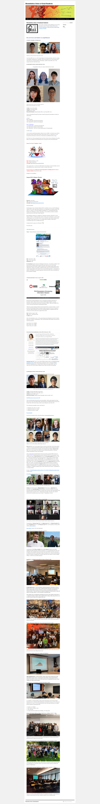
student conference (32, 525)
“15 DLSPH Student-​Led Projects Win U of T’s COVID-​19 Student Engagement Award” (44, 470)
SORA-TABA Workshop (30, 229)
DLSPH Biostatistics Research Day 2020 (33, 397)
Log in (64, 27)
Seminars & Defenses (46, 18)
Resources (67, 18)
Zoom (31, 130)
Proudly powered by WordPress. (68, 801)
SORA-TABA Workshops (61, 18)
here (55, 135)
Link (32, 261)
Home (27, 18)
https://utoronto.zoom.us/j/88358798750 (37, 163)
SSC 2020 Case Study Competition (32, 473)
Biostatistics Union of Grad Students (39, 3)
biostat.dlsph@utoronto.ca (49, 415)
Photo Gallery (40, 18)
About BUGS (31, 18)
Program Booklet (29, 412)
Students (35, 18)
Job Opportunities (53, 18)
